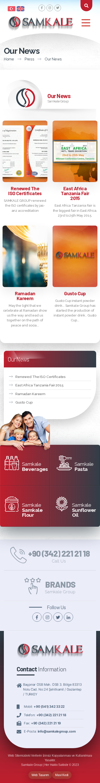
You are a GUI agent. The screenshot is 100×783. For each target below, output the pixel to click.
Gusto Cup (75, 293)
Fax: (42, 723)
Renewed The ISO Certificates (25, 190)
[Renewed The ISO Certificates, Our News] (25, 151)
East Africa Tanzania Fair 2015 (75, 193)
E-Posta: (50, 731)
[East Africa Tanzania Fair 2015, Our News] (75, 151)
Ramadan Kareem (25, 295)
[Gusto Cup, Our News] (75, 256)
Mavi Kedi (61, 775)
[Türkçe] (11, 8)
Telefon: (45, 715)
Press (29, 59)
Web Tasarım (40, 775)
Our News (53, 59)
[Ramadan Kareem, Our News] (25, 256)
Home (9, 59)
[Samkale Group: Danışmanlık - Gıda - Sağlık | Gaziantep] (50, 653)
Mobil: (44, 706)
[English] (20, 8)
